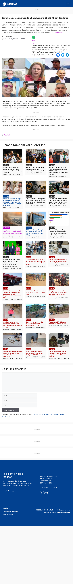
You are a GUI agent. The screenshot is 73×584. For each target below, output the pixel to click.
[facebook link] (47, 492)
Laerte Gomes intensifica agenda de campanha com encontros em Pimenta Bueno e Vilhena (12, 170)
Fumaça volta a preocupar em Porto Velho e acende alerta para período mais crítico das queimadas (12, 232)
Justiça (28, 227)
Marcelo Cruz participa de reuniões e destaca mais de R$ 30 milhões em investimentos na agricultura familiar (58, 171)
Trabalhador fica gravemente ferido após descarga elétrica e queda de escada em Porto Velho (35, 262)
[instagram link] (44, 492)
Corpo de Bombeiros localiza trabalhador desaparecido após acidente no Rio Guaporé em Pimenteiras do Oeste (12, 294)
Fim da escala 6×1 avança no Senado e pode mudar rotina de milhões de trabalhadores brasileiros (35, 201)
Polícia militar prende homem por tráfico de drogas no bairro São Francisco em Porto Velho (12, 354)
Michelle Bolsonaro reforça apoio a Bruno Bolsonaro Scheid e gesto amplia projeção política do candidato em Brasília (11, 263)
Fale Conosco (9, 491)
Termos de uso (8, 514)
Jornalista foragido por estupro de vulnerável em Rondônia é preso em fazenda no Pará (12, 324)
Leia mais (59, 33)
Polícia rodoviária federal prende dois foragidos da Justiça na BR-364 (34, 353)
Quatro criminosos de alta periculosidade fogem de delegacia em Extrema (34, 323)
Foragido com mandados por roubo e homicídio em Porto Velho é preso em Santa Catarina (58, 293)
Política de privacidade (10, 511)
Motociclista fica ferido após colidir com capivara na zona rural (35, 292)
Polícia (28, 257)
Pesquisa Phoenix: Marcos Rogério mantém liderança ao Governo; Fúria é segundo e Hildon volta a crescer (58, 232)
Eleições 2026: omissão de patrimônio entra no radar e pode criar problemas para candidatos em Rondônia (58, 201)
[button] (63, 4)
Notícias (6, 196)
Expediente (6, 508)
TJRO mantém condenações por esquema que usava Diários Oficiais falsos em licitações (35, 232)
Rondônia (7, 135)
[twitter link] (41, 492)
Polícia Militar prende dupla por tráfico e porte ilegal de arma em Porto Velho (58, 261)
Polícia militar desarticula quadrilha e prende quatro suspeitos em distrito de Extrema (57, 354)
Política (5, 165)
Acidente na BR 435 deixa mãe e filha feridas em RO (57, 322)
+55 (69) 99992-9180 (49, 487)
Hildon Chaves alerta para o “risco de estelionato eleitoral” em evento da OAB (35, 169)
